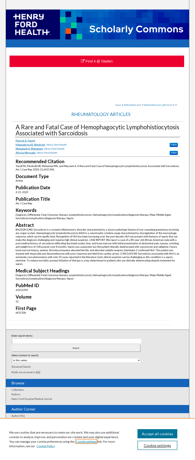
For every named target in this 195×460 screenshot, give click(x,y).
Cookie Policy (46, 446)
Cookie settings (86, 441)
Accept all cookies (157, 433)
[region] (97, 439)
